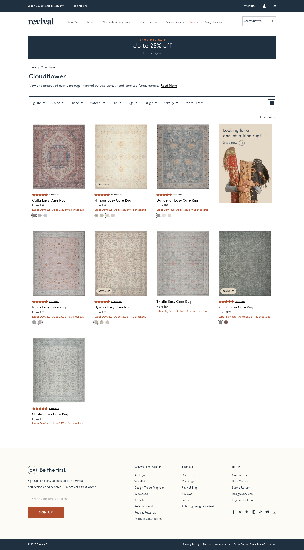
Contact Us (239, 475)
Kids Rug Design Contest (198, 506)
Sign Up (46, 512)
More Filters (195, 103)
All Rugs (139, 475)
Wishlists (250, 6)
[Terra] (226, 322)
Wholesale (141, 494)
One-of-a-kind (148, 22)
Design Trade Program (149, 488)
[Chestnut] (102, 322)
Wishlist (139, 481)
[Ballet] (164, 215)
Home (32, 67)
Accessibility (222, 544)
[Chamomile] (169, 215)
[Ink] (40, 215)
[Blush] (40, 322)
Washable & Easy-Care (116, 22)
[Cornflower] (107, 215)
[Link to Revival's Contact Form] (274, 512)
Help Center (240, 481)
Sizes (90, 22)
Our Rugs (188, 481)
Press (185, 500)
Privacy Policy (190, 544)
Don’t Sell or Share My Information (254, 544)
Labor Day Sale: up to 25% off (46, 6)
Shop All (73, 22)
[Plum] (34, 215)
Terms (207, 544)
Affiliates (140, 500)
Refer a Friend (143, 506)
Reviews (187, 494)
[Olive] (220, 322)
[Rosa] (45, 215)
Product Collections (148, 519)
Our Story (188, 475)
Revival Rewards (145, 513)
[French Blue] (96, 322)
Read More (169, 86)
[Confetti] (102, 215)
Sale (192, 22)
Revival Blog (190, 488)
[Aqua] (96, 215)
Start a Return (241, 488)
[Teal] (158, 215)
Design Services (213, 22)
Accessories (173, 22)
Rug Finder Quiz (242, 500)
